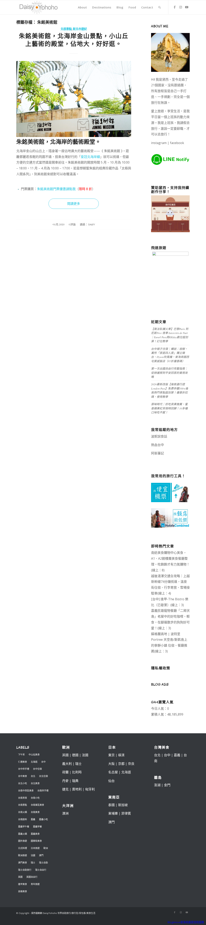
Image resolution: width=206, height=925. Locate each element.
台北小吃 (22, 783)
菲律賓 (126, 813)
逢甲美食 (22, 884)
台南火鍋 (22, 812)
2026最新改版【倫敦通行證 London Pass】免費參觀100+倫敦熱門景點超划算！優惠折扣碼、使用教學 (169, 390)
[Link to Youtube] (187, 7)
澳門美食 (22, 862)
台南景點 (22, 804)
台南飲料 (22, 819)
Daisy (91, 224)
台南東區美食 (37, 804)
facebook (177, 143)
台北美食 (35, 783)
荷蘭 (65, 772)
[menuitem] (82, 7)
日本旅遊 (35, 848)
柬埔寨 (113, 813)
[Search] (159, 7)
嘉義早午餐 (23, 826)
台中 (43, 761)
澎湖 (157, 785)
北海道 (34, 761)
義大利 (67, 763)
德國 (75, 755)
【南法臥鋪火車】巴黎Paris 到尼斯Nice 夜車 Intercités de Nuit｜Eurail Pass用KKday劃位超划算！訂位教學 (169, 335)
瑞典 (75, 781)
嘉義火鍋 (22, 833)
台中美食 (22, 776)
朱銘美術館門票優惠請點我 (56, 189)
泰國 (111, 805)
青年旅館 (35, 884)
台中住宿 (37, 768)
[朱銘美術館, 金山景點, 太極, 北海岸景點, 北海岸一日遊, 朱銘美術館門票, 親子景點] (73, 99)
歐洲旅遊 (22, 855)
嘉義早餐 (37, 826)
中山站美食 (34, 754)
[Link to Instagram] (181, 7)
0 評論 (72, 224)
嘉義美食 (35, 833)
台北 (33, 776)
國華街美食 (36, 840)
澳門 (41, 855)
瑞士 (33, 862)
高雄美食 (22, 891)
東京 (111, 755)
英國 (20, 876)
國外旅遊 (22, 840)
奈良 (131, 763)
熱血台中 (157, 445)
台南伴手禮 (42, 790)
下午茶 (21, 754)
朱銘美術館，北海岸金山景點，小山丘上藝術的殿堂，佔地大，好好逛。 (73, 40)
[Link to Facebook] (175, 7)
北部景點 (66, 29)
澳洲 (65, 813)
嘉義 (33, 819)
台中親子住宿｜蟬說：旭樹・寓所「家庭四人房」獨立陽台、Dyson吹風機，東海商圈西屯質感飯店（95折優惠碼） (170, 355)
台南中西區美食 (26, 790)
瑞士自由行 (40, 869)
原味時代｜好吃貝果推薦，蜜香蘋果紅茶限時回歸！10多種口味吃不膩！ (169, 408)
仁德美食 (22, 761)
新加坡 (123, 805)
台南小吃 (35, 797)
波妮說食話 (159, 436)
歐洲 (45, 848)
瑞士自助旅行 (24, 869)
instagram (159, 143)
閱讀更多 (73, 203)
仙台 (111, 781)
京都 (121, 763)
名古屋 (113, 772)
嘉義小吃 (43, 819)
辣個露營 (161, 459)
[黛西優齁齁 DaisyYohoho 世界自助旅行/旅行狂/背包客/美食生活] (38, 7)
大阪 (111, 763)
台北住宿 (43, 776)
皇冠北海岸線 (90, 157)
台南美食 (35, 812)
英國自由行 (31, 876)
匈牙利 (90, 789)
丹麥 (65, 781)
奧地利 (77, 789)
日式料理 (22, 848)
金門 (167, 785)
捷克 (65, 789)
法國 (33, 855)
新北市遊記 (80, 29)
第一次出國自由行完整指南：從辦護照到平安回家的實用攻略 (169, 373)
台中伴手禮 (23, 768)
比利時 (77, 772)
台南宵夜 (22, 797)
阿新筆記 (157, 453)
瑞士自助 (43, 862)
